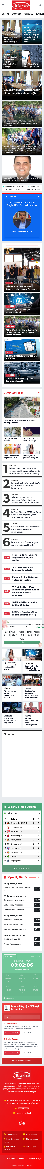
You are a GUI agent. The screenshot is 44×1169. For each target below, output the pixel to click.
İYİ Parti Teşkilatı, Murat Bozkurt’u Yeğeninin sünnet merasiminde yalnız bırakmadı (25, 500)
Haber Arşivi (31, 1147)
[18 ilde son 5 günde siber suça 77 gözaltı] (12, 707)
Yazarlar (31, 1159)
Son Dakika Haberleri (9, 1148)
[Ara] (40, 5)
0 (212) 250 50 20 (12, 1033)
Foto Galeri (10, 1159)
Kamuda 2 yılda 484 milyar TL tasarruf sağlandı (32, 668)
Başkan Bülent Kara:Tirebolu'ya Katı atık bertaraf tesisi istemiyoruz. (25, 529)
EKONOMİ (17, 14)
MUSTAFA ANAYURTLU (22, 232)
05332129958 (23, 1108)
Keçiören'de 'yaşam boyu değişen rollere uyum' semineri (24, 557)
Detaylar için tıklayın (22, 868)
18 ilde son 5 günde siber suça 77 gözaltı (11, 720)
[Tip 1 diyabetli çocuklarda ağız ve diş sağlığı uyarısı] (12, 655)
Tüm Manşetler (32, 1139)
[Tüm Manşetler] (39, 393)
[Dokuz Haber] (21, 5)
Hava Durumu (12, 1134)
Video (21, 1159)
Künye (38, 1159)
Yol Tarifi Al (27, 1033)
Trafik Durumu (31, 1134)
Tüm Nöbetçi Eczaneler (23, 1060)
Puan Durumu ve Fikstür (11, 1140)
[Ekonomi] (39, 734)
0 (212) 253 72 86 (12, 1053)
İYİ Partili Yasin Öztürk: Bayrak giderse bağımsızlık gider (24, 544)
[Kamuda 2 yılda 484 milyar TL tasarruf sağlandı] (22, 304)
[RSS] (24, 1123)
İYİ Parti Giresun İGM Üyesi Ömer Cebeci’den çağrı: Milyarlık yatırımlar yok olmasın (26, 515)
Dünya (7, 689)
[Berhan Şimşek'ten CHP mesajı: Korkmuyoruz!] (32, 707)
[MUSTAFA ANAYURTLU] (22, 220)
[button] (4, 85)
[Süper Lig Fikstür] (39, 877)
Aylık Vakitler (10, 998)
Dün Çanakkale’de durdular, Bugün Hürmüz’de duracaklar (22, 204)
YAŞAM (28, 689)
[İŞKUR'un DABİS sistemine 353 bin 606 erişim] (22, 350)
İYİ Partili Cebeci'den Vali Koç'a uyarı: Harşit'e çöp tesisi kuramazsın (25, 485)
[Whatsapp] (20, 1123)
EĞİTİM (5, 14)
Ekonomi (29, 663)
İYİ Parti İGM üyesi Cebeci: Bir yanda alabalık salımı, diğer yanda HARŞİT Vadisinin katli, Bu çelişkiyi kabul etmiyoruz (24, 471)
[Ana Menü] (3, 5)
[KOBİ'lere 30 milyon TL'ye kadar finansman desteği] (22, 373)
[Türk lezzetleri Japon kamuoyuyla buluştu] (12, 680)
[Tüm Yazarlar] (39, 197)
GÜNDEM (28, 14)
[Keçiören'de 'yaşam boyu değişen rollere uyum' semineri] (22, 270)
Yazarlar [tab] (11, 197)
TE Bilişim (28, 1165)
